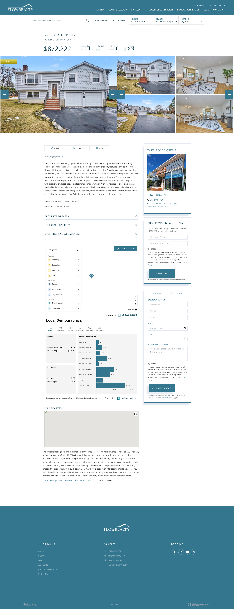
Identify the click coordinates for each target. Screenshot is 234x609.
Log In (214, 5)
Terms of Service (167, 398)
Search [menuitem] (99, 10)
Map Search (101, 20)
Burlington (80, 480)
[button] (87, 20)
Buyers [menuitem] (41, 555)
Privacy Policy (153, 398)
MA (60, 480)
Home (45, 480)
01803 (89, 480)
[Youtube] (187, 552)
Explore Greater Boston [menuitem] (161, 10)
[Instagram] (193, 552)
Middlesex (68, 480)
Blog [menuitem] (206, 10)
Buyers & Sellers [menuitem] (117, 10)
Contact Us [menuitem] (218, 10)
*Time (150, 334)
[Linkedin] (181, 552)
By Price (186, 21)
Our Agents (162, 207)
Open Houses (118, 20)
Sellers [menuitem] (41, 560)
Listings (53, 480)
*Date (150, 323)
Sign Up (222, 5)
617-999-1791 (201, 5)
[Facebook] (174, 552)
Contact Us (152, 207)
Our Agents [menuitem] (136, 10)
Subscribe (161, 273)
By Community (138, 21)
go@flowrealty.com (117, 555)
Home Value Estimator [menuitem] (188, 10)
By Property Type (164, 21)
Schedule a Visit (177, 294)
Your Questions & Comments (159, 345)
